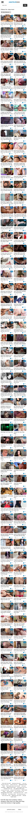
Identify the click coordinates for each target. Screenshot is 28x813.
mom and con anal (6, 783)
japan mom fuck (11, 787)
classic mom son (13, 784)
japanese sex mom (16, 795)
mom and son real (6, 795)
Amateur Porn (12, 811)
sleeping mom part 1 (16, 783)
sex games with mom (19, 788)
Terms (19, 809)
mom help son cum (18, 792)
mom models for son (19, 791)
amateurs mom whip (5, 790)
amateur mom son (8, 788)
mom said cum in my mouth (13, 786)
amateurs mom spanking (15, 790)
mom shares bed (12, 794)
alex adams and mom (21, 794)
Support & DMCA (11, 809)
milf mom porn (10, 791)
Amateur (14, 2)
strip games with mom (22, 787)
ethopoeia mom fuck (6, 792)
